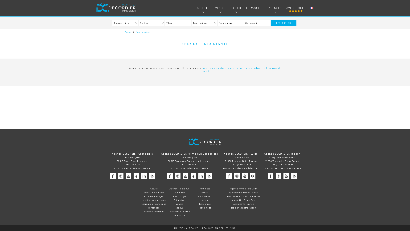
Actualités (205, 188)
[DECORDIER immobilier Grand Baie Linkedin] (144, 176)
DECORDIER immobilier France (243, 196)
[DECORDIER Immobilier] (116, 7)
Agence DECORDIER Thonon (282, 153)
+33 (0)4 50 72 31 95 (282, 164)
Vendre (179, 203)
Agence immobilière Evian (243, 188)
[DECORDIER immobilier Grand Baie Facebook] (113, 176)
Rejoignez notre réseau (243, 207)
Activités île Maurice (243, 203)
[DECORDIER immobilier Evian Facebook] (229, 176)
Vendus (179, 207)
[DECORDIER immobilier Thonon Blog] (294, 176)
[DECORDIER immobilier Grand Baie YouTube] (128, 176)
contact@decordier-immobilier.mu (132, 168)
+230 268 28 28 (132, 164)
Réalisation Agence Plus (219, 228)
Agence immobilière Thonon (243, 192)
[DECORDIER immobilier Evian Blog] (252, 176)
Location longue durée (154, 200)
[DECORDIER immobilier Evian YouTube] (245, 176)
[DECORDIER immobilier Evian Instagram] (237, 176)
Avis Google (295, 8)
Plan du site (205, 207)
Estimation (179, 200)
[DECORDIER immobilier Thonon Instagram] (278, 176)
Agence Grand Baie (154, 211)
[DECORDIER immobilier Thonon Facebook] (270, 176)
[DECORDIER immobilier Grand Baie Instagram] (120, 176)
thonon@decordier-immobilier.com (282, 168)
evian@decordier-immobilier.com (240, 168)
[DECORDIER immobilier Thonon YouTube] (286, 176)
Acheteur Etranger (153, 196)
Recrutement (205, 196)
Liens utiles (205, 203)
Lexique (205, 200)
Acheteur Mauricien (154, 192)
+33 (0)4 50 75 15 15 (240, 164)
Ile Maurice (254, 8)
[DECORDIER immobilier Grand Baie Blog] (152, 176)
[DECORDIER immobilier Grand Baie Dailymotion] (136, 176)
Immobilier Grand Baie (243, 200)
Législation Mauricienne (153, 203)
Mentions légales (186, 228)
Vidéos (205, 192)
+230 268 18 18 (189, 164)
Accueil (154, 188)
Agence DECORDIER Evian (241, 153)
